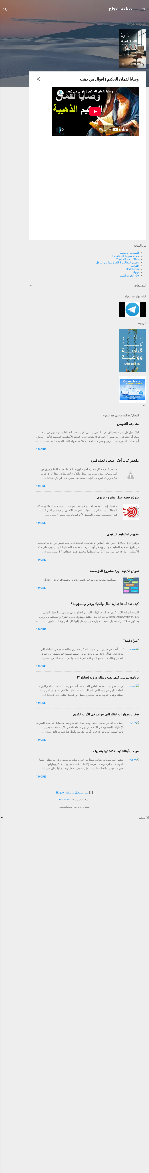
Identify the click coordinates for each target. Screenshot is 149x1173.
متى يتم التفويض (128, 424)
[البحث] (5, 9)
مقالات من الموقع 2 (127, 259)
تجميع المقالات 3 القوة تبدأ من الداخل (117, 262)
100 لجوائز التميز (129, 275)
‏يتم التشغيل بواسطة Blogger (72, 792)
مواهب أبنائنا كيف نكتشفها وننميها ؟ (115, 751)
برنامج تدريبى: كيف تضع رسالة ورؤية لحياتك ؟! (108, 677)
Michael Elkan (65, 800)
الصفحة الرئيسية (129, 252)
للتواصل (134, 265)
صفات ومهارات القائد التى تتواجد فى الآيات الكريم (106, 714)
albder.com (132, 269)
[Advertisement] (14, 72)
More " (41, 449)
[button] (38, 80)
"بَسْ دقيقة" (131, 640)
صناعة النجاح (120, 8)
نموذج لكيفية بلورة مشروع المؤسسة (114, 571)
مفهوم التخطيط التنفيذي (123, 534)
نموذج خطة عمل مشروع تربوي (118, 497)
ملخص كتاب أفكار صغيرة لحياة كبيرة (114, 460)
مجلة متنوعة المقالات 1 (125, 256)
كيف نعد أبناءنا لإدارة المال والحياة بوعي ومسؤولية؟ (105, 604)
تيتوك (136, 272)
